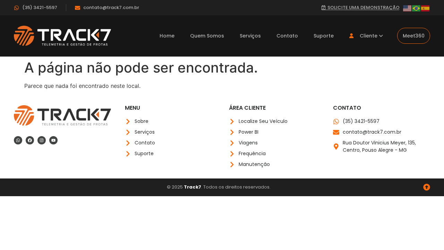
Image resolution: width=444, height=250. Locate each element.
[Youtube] (53, 140)
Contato (287, 35)
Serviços (250, 35)
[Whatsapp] (18, 140)
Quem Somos (207, 35)
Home (167, 35)
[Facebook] (30, 140)
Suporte (324, 35)
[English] (407, 7)
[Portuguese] (416, 7)
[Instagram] (41, 140)
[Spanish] (425, 7)
